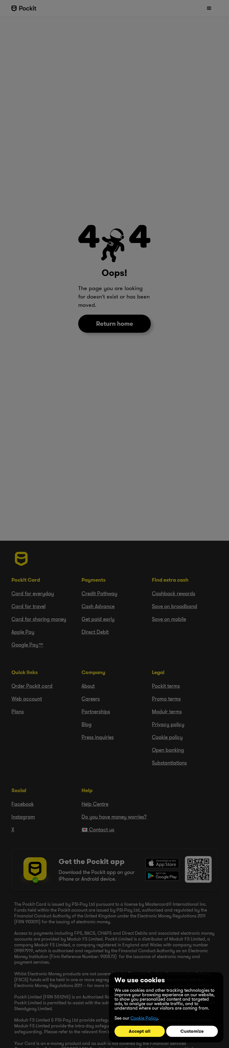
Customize (192, 1031)
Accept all (140, 1031)
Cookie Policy (144, 1018)
